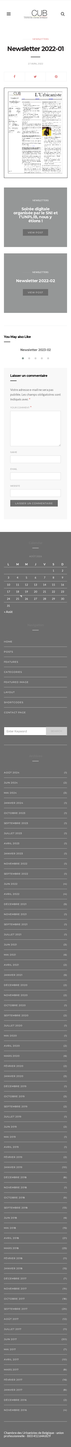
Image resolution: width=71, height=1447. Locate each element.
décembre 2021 (15, 904)
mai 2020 (10, 1035)
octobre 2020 (15, 1005)
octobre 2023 (14, 812)
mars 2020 (12, 1055)
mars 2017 (11, 1369)
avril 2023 (12, 843)
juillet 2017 (12, 1329)
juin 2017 (10, 1339)
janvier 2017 (13, 1389)
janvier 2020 (13, 1076)
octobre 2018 (14, 1197)
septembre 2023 (16, 823)
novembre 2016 (15, 1410)
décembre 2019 (15, 1086)
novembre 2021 (15, 914)
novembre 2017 (15, 1288)
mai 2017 (10, 1349)
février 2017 (13, 1379)
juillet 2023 (13, 833)
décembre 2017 (15, 1278)
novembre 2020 (16, 995)
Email (13, 468)
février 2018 (13, 1258)
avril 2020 (12, 1045)
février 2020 (13, 1065)
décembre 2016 (15, 1399)
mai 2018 (10, 1227)
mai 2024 (10, 792)
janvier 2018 (13, 1268)
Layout (9, 692)
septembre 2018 (16, 1207)
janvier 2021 (13, 974)
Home (8, 641)
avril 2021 (11, 964)
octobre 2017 (14, 1298)
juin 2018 (10, 1217)
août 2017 (11, 1318)
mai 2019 (10, 1136)
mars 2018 (11, 1248)
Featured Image (16, 682)
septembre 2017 (16, 1308)
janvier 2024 (13, 802)
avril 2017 (11, 1359)
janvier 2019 (13, 1167)
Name (13, 452)
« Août (8, 611)
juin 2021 (10, 944)
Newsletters (41, 38)
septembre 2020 (16, 1015)
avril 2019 (11, 1146)
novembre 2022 (15, 863)
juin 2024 (11, 782)
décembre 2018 (15, 1177)
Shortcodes (13, 702)
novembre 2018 (15, 1187)
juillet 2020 (13, 1025)
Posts (8, 651)
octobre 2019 (14, 1096)
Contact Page (15, 712)
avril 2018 (11, 1237)
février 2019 (13, 1157)
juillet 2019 (12, 1116)
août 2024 (12, 772)
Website (15, 485)
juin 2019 (10, 1126)
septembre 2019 (16, 1106)
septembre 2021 (16, 924)
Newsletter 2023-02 (35, 350)
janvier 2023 (13, 853)
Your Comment (20, 407)
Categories (13, 671)
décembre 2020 (16, 985)
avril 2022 (12, 893)
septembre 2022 (16, 873)
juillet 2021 (12, 934)
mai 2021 (10, 954)
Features (11, 661)
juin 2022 (11, 883)
